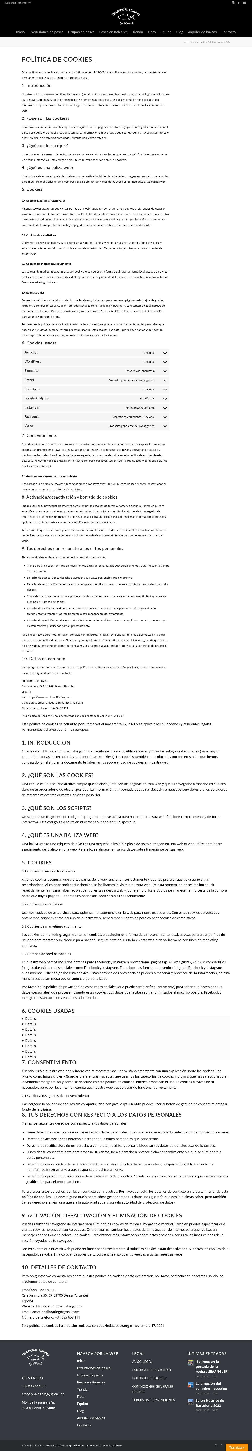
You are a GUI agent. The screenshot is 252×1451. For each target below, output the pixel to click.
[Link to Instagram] (233, 3)
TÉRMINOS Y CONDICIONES (153, 1400)
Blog (80, 1411)
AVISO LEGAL (142, 1361)
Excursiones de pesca (94, 1368)
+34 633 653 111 (34, 1385)
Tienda (82, 1389)
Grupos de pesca (90, 1375)
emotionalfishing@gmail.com (45, 1394)
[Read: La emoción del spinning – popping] (190, 1384)
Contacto (84, 1425)
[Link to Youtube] (244, 3)
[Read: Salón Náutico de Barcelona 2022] (190, 1401)
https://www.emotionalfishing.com (60, 94)
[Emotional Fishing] (126, 16)
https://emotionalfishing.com (66, 751)
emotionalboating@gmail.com (55, 1311)
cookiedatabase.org (92, 716)
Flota (81, 1396)
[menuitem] (20, 32)
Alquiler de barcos (91, 1418)
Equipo (82, 1403)
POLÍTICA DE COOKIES (149, 1378)
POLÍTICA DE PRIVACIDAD (151, 1370)
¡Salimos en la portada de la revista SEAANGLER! (212, 1366)
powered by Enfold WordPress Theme (104, 1445)
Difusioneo (79, 1445)
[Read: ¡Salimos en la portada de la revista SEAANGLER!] (190, 1362)
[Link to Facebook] (238, 3)
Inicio (81, 1361)
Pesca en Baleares (91, 1382)
